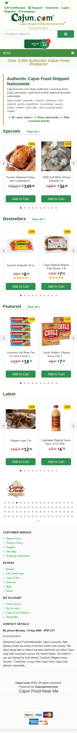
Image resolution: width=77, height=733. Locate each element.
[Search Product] (65, 34)
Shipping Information (17, 555)
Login (65, 7)
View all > (33, 131)
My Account (12, 608)
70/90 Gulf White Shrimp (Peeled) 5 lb (56, 179)
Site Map (10, 551)
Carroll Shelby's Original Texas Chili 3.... (56, 354)
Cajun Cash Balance (17, 612)
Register (10, 11)
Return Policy (13, 538)
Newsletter (11, 617)
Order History (13, 604)
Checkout (51, 7)
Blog (8, 586)
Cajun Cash (12, 577)
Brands (9, 569)
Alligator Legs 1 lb (20, 440)
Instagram (28, 11)
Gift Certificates (14, 7)
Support (10, 547)
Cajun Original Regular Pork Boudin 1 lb (56, 266)
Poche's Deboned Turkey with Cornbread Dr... (20, 179)
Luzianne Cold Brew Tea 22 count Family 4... (21, 354)
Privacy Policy (14, 542)
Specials (10, 582)
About (9, 590)
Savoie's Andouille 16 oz (21, 265)
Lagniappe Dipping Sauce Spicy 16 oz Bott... (56, 442)
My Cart (44, 44)
